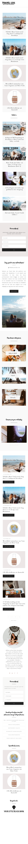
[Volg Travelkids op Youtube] (13, 673)
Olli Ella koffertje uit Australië (14, 109)
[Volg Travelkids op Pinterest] (18, 673)
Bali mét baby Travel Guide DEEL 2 (14, 214)
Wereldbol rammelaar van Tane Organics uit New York (14, 85)
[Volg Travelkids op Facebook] (15, 673)
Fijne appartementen (14, 734)
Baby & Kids (13, 353)
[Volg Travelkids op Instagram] (10, 673)
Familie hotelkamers (14, 724)
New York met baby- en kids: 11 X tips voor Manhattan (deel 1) (14, 164)
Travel (13, 375)
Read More (14, 291)
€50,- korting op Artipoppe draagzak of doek (14, 721)
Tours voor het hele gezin (14, 738)
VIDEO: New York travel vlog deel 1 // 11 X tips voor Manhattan (14, 59)
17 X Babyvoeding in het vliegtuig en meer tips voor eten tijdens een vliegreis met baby (14, 603)
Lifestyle (12, 397)
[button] (24, 2)
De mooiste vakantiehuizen (14, 731)
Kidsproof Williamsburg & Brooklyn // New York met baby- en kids (14, 139)
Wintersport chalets (14, 728)
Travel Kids (9, 3)
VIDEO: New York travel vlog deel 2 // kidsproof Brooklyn (14, 33)
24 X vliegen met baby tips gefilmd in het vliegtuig (14, 188)
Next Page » (14, 620)
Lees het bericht (8, 515)
